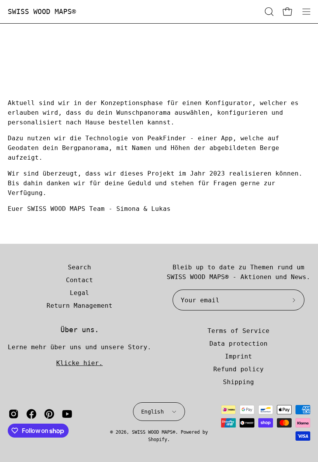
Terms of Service (238, 330)
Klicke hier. (79, 363)
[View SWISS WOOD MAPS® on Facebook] (31, 414)
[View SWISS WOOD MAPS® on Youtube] (67, 414)
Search (79, 267)
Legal (79, 293)
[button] (268, 11)
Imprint (238, 356)
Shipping (238, 382)
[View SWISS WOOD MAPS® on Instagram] (13, 414)
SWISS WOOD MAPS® (42, 11)
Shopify (157, 439)
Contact (79, 280)
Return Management (79, 305)
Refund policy (238, 369)
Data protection (238, 343)
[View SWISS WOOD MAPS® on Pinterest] (49, 414)
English (152, 412)
